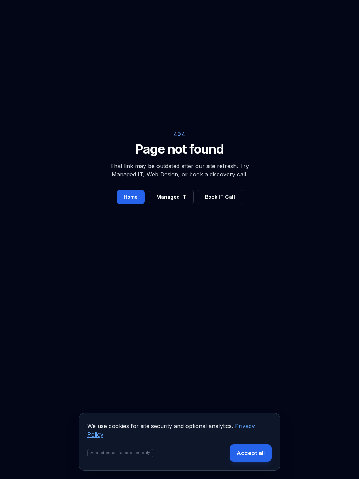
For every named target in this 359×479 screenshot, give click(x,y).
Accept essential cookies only (120, 452)
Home (131, 197)
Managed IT (171, 197)
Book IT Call (220, 197)
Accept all (251, 453)
